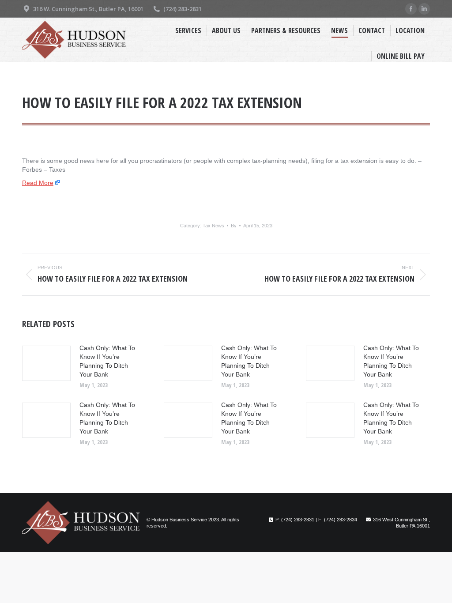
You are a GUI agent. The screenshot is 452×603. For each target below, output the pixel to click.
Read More (37, 182)
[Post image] (46, 363)
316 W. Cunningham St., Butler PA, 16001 (88, 9)
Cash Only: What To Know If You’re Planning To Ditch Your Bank (107, 361)
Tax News (213, 225)
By (234, 225)
